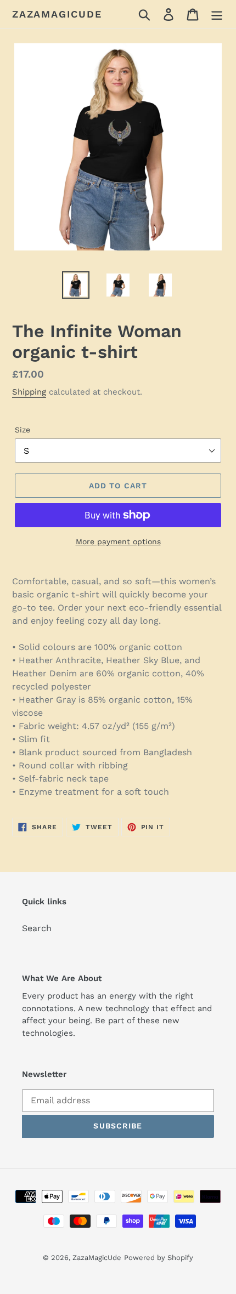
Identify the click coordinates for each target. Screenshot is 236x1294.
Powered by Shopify (158, 1257)
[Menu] (217, 14)
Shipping (29, 392)
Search (37, 928)
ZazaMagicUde (57, 14)
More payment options (118, 541)
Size (22, 429)
